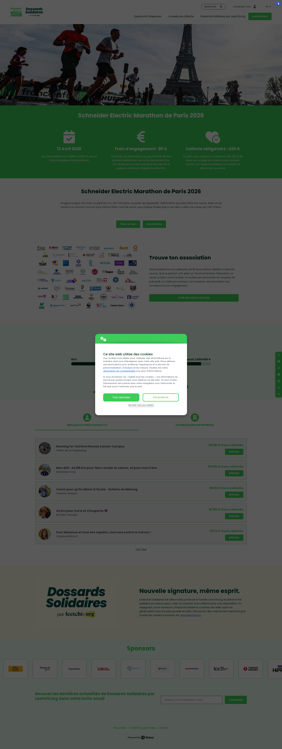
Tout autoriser (121, 397)
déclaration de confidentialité (119, 371)
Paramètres (160, 397)
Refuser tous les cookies (141, 405)
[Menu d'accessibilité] (278, 4)
